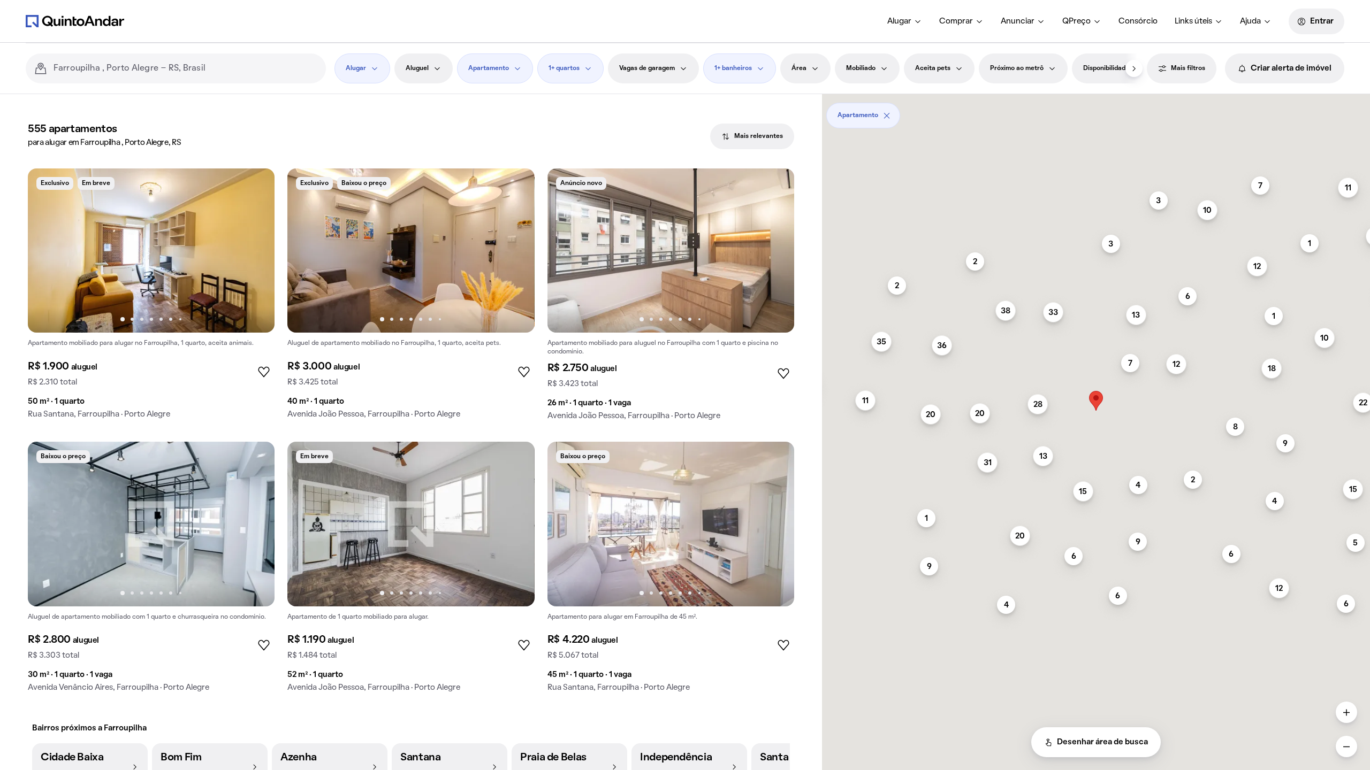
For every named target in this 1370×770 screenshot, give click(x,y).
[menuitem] (905, 21)
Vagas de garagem (647, 68)
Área (798, 68)
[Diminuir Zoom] (1346, 746)
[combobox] (185, 68)
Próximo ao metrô (1017, 68)
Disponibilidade (1106, 68)
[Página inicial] (75, 21)
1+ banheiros (733, 68)
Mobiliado (861, 68)
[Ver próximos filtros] (1134, 68)
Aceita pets (932, 68)
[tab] (752, 136)
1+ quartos (564, 68)
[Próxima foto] (255, 250)
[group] (151, 297)
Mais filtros (1188, 68)
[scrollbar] (1096, 111)
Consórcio (1138, 21)
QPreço (1076, 21)
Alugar (899, 21)
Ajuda (1250, 21)
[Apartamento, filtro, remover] (887, 115)
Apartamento (488, 68)
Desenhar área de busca (1102, 742)
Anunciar (1017, 21)
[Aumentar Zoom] (1346, 712)
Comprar (956, 21)
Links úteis (1193, 21)
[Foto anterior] (47, 250)
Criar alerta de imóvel (1291, 68)
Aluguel (417, 68)
